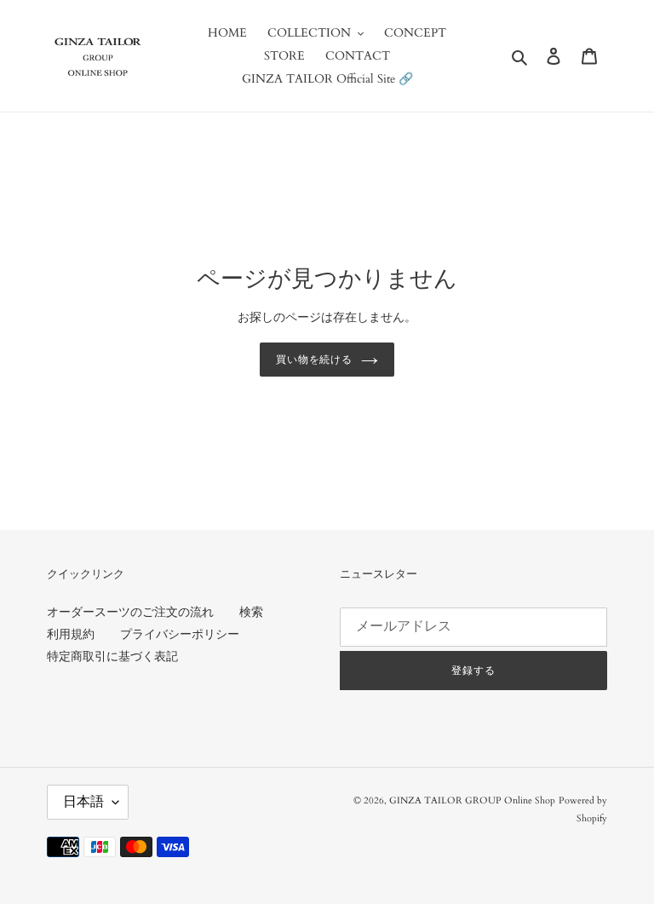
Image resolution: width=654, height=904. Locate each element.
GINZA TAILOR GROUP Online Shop (472, 800)
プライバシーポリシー (179, 634)
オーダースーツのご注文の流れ (130, 612)
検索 (251, 612)
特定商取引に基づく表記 (112, 656)
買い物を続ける (314, 359)
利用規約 (71, 634)
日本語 (83, 801)
